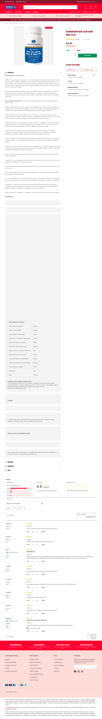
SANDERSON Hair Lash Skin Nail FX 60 (18, 23)
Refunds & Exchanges (36, 668)
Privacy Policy (33, 677)
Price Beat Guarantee (11, 671)
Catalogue (35, 12)
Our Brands (18, 12)
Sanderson (68, 28)
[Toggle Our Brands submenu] (23, 12)
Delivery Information (35, 662)
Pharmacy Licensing (10, 665)
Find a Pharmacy (58, 659)
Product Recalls (34, 671)
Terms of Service (34, 680)
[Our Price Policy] (75, 45)
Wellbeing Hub (86, 12)
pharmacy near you (90, 699)
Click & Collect (34, 665)
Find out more (93, 1)
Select (12, 1)
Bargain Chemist (13, 691)
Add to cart (87, 55)
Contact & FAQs (34, 659)
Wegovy (56, 668)
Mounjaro (56, 671)
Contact (94, 12)
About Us (7, 659)
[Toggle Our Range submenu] (12, 12)
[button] (95, 7)
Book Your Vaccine (75, 12)
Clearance (28, 12)
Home (6, 23)
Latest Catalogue (59, 665)
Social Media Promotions (36, 674)
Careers (7, 668)
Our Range (8, 12)
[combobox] (50, 7)
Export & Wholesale (10, 662)
